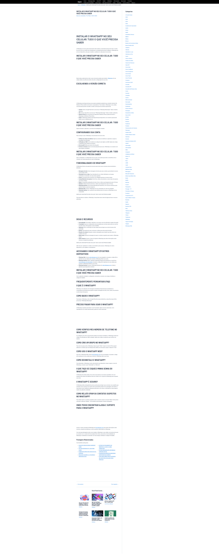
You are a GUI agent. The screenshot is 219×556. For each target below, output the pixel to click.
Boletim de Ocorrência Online (131, 43)
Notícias (127, 182)
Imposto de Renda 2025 (130, 141)
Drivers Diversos (128, 108)
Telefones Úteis (128, 210)
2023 (126, 17)
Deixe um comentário (81, 15)
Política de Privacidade (89, 2)
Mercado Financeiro (107, 2)
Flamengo (127, 130)
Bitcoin (126, 41)
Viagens (127, 223)
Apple (126, 32)
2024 (126, 19)
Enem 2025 (127, 115)
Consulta (127, 84)
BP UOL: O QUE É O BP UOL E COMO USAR (109, 501)
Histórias (127, 136)
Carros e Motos (126, 2)
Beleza (126, 38)
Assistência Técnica (129, 34)
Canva (126, 56)
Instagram (127, 152)
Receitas (119, 2)
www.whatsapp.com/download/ (86, 262)
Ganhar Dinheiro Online (130, 134)
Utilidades (109, 1)
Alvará (126, 30)
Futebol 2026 (128, 132)
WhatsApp (110, 78)
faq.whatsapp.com (99, 427)
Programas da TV (129, 195)
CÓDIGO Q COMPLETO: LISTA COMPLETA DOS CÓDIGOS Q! (109, 519)
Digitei (80, 2)
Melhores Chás (128, 169)
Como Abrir (127, 67)
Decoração (123, 1)
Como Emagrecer (129, 71)
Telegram (127, 212)
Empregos (127, 110)
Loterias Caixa (128, 167)
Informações (116, 1)
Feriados (127, 125)
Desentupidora (128, 104)
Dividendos (127, 106)
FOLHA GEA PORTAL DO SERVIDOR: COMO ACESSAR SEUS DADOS (97, 519)
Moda (126, 178)
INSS (126, 149)
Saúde (104, 1)
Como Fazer (98, 2)
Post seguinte (114, 484)
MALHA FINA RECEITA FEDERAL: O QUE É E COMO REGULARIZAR (84, 504)
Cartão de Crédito (129, 60)
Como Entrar (107, 503)
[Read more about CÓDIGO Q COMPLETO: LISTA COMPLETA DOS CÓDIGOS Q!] (110, 513)
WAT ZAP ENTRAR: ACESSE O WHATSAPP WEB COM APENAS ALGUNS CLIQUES (96, 504)
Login (126, 165)
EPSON (127, 117)
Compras (127, 80)
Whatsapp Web (91, 1)
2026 (114, 2)
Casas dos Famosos (129, 62)
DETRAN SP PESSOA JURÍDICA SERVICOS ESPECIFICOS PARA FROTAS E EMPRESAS (83, 513)
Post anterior (80, 484)
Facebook (127, 123)
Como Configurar (129, 69)
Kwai (126, 160)
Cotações (127, 95)
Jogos (126, 158)
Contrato (127, 93)
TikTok (126, 215)
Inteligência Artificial (129, 154)
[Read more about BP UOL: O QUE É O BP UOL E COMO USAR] (110, 496)
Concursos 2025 (129, 82)
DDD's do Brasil (128, 99)
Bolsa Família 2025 (129, 45)
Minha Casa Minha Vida (130, 176)
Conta (126, 91)
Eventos (127, 119)
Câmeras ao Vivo (129, 54)
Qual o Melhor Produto (130, 197)
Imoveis (127, 138)
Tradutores (127, 217)
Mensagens (127, 171)
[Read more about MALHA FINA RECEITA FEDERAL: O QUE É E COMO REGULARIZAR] (84, 497)
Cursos (127, 97)
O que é (127, 184)
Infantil (126, 143)
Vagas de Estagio (129, 221)
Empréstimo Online (129, 112)
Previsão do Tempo (129, 191)
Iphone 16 (127, 156)
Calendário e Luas (129, 51)
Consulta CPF (128, 86)
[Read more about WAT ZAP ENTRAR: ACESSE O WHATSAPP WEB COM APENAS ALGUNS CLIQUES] (97, 497)
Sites (126, 208)
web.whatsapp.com (93, 257)
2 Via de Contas (128, 15)
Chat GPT (99, 1)
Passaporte (127, 186)
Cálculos (127, 49)
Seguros (133, 2)
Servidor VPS (128, 206)
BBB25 (126, 36)
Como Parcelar (128, 78)
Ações (126, 28)
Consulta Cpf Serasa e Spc (131, 89)
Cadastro (127, 47)
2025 (126, 21)
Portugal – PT (128, 189)
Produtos (130, 1)
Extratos (127, 121)
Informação (127, 145)
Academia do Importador (130, 25)
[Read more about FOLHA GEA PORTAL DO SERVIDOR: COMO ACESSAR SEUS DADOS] (97, 513)
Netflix (126, 180)
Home (85, 1)
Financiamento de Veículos (131, 128)
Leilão (126, 162)
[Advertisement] (97, 26)
